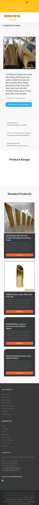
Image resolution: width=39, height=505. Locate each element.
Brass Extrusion (6, 403)
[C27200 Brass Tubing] (19, 53)
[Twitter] (14, 2)
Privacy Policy (6, 443)
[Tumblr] (15, 110)
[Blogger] (22, 2)
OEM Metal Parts (25, 504)
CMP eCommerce (29, 497)
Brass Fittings (6, 400)
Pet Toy (10, 504)
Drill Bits (16, 504)
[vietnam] (27, 2)
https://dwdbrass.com (12, 470)
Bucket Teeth (28, 499)
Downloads (5, 434)
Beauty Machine (11, 499)
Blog (3, 426)
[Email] (30, 110)
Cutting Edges (30, 501)
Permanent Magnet (9, 501)
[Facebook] (10, 2)
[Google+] (18, 110)
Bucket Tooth (21, 501)
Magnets (20, 499)
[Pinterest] (18, 2)
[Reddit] (24, 110)
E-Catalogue (5, 428)
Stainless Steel (6, 414)
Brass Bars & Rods (8, 406)
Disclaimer (5, 446)
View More (19, 255)
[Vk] (27, 110)
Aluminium (5, 411)
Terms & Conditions (8, 440)
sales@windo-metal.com (13, 468)
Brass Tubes (6, 394)
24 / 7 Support (6, 437)
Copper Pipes (6, 397)
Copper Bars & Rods (8, 408)
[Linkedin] (21, 110)
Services (4, 431)
